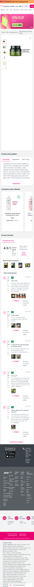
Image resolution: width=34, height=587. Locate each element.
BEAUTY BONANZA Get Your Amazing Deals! (14, 2)
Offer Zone (22, 477)
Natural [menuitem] (30, 9)
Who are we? (5, 478)
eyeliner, (21, 549)
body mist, (24, 564)
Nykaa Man (22, 485)
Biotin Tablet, (11, 581)
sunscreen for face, (19, 559)
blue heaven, (12, 569)
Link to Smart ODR (5, 504)
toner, (13, 553)
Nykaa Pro (22, 492)
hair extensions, (14, 556)
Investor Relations (5, 500)
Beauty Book (16, 477)
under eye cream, (20, 558)
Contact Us (11, 476)
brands (12, 6)
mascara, (24, 554)
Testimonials (6, 487)
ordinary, (8, 553)
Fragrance (29, 498)
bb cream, (16, 548)
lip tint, (12, 558)
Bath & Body (28, 484)
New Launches (23, 481)
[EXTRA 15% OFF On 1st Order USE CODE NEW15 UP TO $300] (17, 21)
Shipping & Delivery (11, 492)
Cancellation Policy (12, 535)
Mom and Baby (28, 491)
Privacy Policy (22, 535)
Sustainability (6, 493)
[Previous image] (3, 68)
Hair (28, 481)
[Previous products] (2, 213)
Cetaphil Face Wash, (18, 571)
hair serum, (17, 544)
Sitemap (23, 495)
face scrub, (9, 571)
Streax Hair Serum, (11, 578)
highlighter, (11, 544)
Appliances (29, 487)
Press (4, 485)
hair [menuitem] (11, 9)
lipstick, (5, 544)
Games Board (16, 481)
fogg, (8, 558)
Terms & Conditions (12, 534)
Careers (5, 480)
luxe (16, 6)
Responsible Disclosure (6, 496)
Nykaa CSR (4, 490)
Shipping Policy (23, 534)
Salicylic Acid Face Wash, (16, 583)
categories (6, 6)
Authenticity (6, 483)
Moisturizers (13, 32)
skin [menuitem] (7, 9)
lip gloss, (14, 546)
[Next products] (31, 213)
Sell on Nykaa (10, 496)
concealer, (24, 544)
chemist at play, (17, 554)
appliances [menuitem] (16, 9)
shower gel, (10, 559)
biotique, (8, 546)
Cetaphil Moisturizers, (13, 576)
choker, (19, 563)
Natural (28, 500)
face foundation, (14, 561)
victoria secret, (23, 548)
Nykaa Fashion (23, 488)
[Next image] (6, 68)
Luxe (28, 502)
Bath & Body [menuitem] (24, 9)
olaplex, (19, 564)
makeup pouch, (12, 564)
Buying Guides (16, 485)
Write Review (23, 254)
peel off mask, (20, 569)
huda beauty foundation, (15, 566)
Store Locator (11, 484)
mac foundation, (12, 563)
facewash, (10, 568)
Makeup (29, 477)
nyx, (14, 568)
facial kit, (10, 548)
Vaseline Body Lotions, (13, 579)
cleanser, (10, 554)
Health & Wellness (29, 495)
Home (3, 32)
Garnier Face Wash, (11, 574)
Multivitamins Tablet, (12, 573)
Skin (8, 32)
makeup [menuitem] (3, 9)
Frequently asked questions (11, 480)
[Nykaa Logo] (1, 6)
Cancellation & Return (12, 488)
